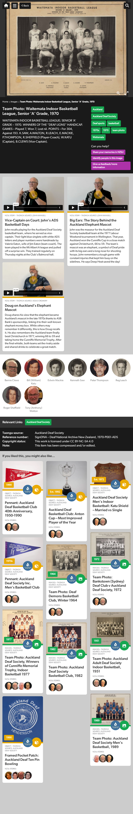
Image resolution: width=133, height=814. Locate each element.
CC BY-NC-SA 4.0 (81, 441)
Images (14, 102)
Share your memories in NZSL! (108, 152)
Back (26, 5)
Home (5, 102)
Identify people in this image (107, 158)
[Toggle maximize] (126, 93)
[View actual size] (118, 93)
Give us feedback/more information (105, 166)
